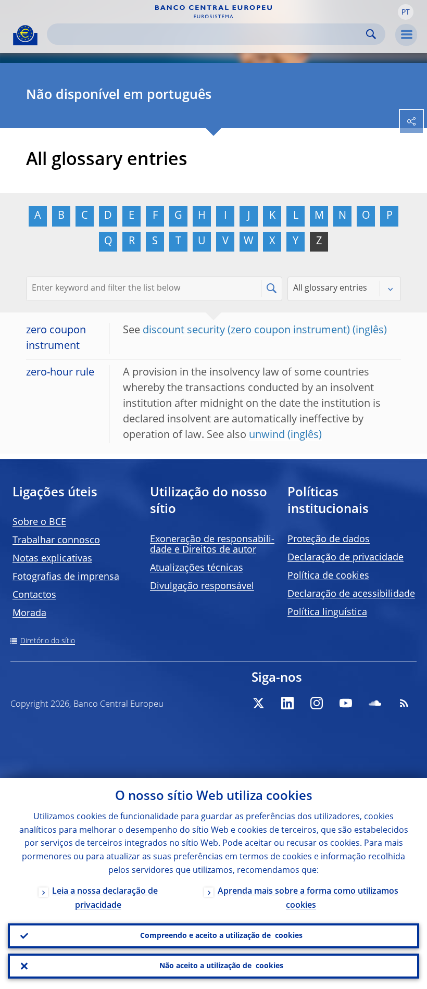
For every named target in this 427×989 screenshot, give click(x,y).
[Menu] (406, 35)
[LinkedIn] (287, 703)
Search (371, 34)
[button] (405, 12)
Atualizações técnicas (196, 568)
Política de (328, 576)
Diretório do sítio (47, 641)
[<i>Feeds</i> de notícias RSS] (404, 703)
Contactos (34, 595)
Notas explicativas (52, 559)
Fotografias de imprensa (65, 577)
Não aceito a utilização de (221, 966)
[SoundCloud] (374, 703)
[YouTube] (345, 703)
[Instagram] (316, 703)
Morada (29, 613)
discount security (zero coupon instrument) (246, 331)
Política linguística (327, 612)
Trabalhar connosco (56, 540)
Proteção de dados (328, 539)
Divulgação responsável (202, 586)
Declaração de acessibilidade (351, 594)
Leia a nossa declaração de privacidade (105, 898)
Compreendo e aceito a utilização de (221, 936)
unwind (267, 435)
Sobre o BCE (39, 522)
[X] (258, 703)
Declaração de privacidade (345, 557)
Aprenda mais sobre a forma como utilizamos (308, 898)
